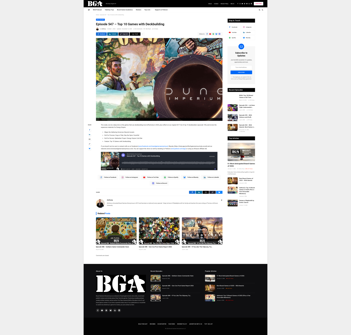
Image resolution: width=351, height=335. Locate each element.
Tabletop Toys (109, 10)
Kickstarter (162, 324)
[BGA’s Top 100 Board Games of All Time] (233, 97)
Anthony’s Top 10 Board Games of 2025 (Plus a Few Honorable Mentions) (247, 190)
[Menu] (89, 9)
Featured (171, 324)
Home (97, 14)
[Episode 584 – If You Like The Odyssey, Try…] (202, 230)
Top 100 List (208, 324)
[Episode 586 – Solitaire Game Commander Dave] (116, 230)
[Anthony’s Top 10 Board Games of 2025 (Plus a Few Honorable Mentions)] (233, 190)
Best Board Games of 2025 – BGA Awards (246, 179)
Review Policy (224, 3)
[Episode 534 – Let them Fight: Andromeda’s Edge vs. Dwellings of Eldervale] (233, 107)
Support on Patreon (161, 10)
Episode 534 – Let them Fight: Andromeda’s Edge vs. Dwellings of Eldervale (247, 106)
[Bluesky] (89, 148)
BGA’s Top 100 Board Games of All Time (246, 96)
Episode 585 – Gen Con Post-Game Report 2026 (155, 247)
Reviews (138, 10)
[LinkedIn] (89, 134)
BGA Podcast (97, 10)
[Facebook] (89, 130)
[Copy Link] (89, 144)
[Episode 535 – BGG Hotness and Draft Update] (233, 117)
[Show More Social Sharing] (142, 34)
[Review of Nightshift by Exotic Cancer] (233, 202)
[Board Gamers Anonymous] (95, 3)
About (210, 3)
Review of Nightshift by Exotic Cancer (246, 201)
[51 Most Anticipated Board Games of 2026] (241, 152)
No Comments (138, 29)
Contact (216, 3)
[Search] (259, 10)
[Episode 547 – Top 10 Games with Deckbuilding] (159, 79)
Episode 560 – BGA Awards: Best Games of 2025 (246, 126)
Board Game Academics (125, 10)
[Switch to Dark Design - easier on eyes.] (262, 10)
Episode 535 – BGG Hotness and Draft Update (245, 116)
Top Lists (147, 10)
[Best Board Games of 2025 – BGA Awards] (233, 180)
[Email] (89, 139)
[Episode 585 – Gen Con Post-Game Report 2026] (159, 230)
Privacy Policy (242, 79)
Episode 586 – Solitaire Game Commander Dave (112, 247)
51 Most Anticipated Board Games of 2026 (241, 165)
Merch (232, 3)
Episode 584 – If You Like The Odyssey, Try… (197, 247)
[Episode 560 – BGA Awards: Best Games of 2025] (233, 127)
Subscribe (258, 3)
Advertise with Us (195, 324)
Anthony (103, 29)
